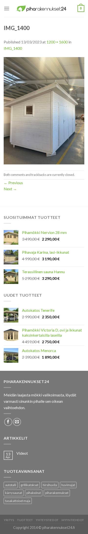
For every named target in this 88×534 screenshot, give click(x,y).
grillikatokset (29, 485)
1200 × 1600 (57, 42)
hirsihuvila (50, 485)
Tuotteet (25, 520)
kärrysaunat (13, 493)
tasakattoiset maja (17, 501)
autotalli (10, 485)
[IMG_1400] (44, 110)
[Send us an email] (17, 422)
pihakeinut (33, 493)
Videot (22, 453)
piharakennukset (56, 493)
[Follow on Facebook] (8, 422)
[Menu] (7, 8)
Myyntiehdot (73, 520)
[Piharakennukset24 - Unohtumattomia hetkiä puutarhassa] (43, 8)
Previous (13, 182)
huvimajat (68, 485)
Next (10, 188)
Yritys (9, 520)
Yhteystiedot (47, 520)
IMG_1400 (13, 48)
